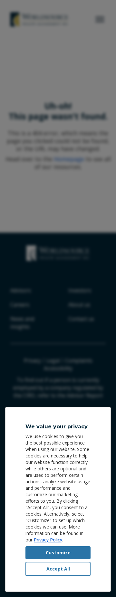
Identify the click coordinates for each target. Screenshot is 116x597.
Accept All (58, 569)
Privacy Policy (48, 540)
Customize (58, 553)
